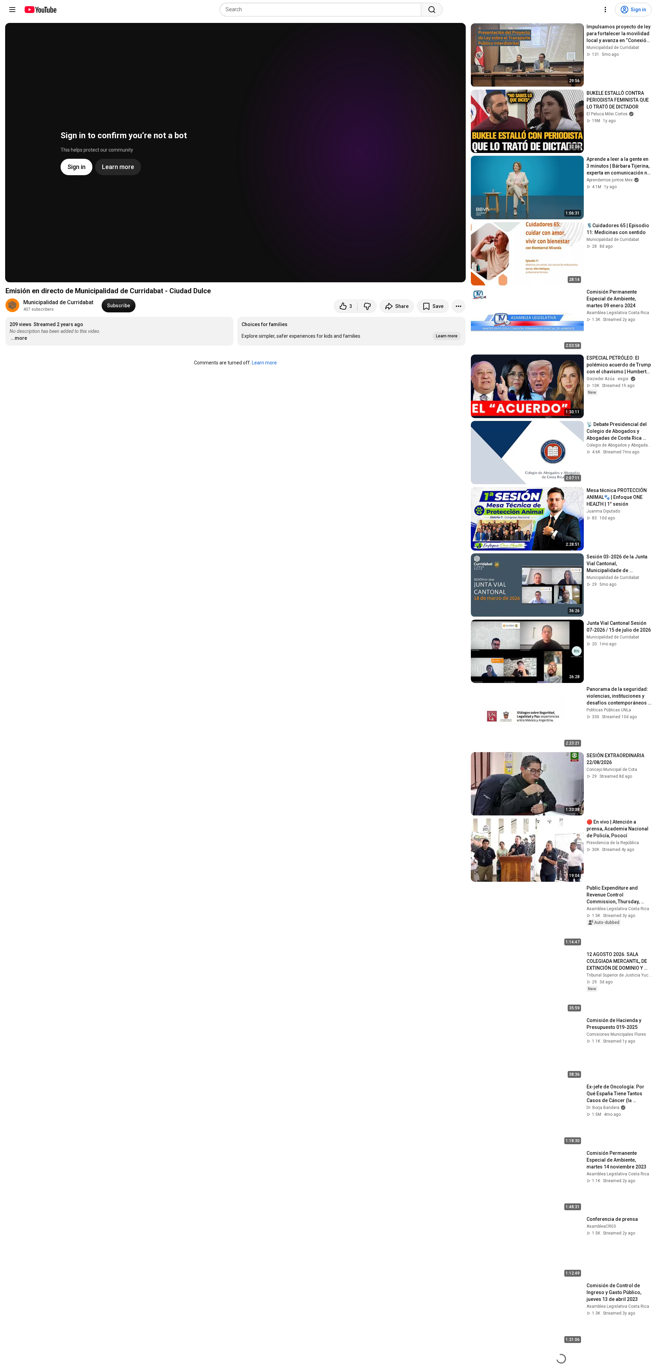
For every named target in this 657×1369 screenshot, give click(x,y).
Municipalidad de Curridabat (58, 302)
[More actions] (458, 306)
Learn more (264, 362)
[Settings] (605, 9)
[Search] (432, 9)
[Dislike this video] (367, 306)
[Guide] (12, 9)
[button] (351, 331)
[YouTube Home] (40, 9)
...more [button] (19, 338)
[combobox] (323, 9)
